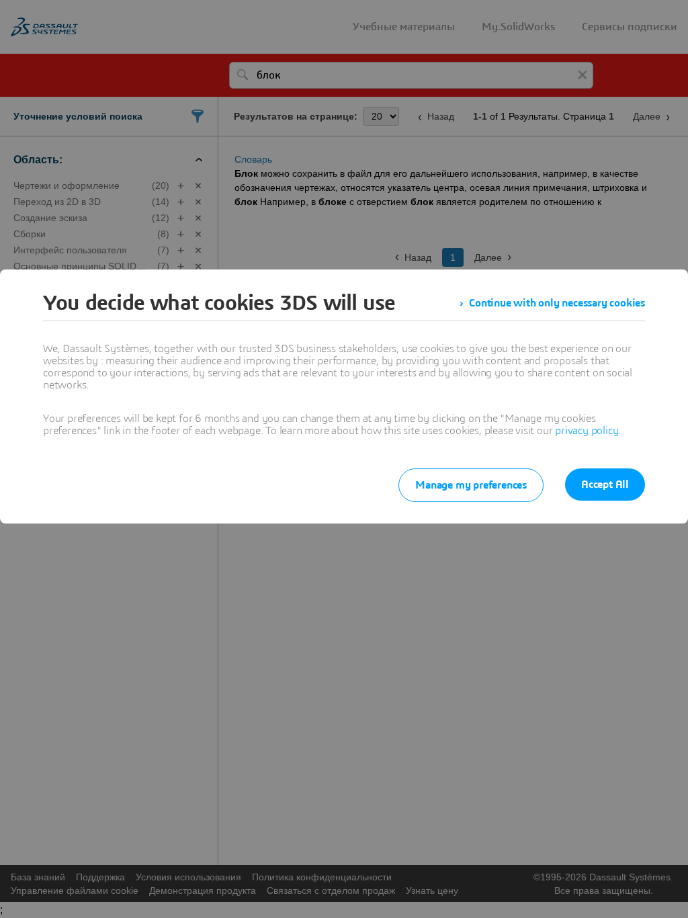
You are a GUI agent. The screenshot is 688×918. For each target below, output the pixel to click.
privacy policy (586, 430)
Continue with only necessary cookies (557, 303)
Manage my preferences (471, 485)
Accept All (605, 484)
